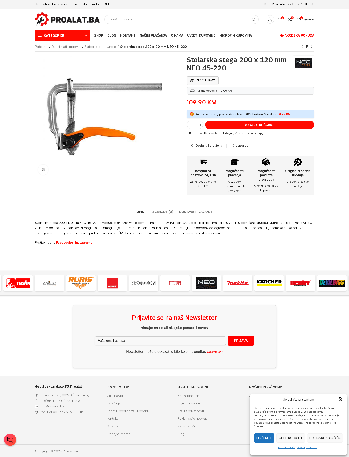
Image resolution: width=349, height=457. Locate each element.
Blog (181, 434)
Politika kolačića (286, 447)
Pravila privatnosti (307, 447)
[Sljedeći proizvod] (311, 46)
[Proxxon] (143, 283)
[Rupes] (112, 283)
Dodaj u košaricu (260, 125)
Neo (217, 133)
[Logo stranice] (67, 19)
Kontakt (112, 418)
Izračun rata (205, 80)
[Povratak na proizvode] (306, 46)
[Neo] (206, 283)
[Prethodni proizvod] (301, 46)
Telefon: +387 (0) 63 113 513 (60, 401)
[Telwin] (18, 283)
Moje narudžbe (117, 396)
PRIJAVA (241, 341)
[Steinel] (49, 283)
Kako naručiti (187, 426)
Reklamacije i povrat (192, 418)
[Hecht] (300, 283)
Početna (41, 47)
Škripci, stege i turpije (100, 47)
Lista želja (113, 403)
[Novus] (175, 283)
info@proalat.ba (52, 406)
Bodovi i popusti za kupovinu (127, 411)
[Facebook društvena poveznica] (260, 4)
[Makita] (237, 283)
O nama (112, 426)
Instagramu (83, 242)
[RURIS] (81, 283)
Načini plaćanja (189, 396)
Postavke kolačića (325, 438)
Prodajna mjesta (118, 434)
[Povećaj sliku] (43, 170)
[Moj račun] (270, 19)
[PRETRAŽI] (254, 19)
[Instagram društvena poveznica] (265, 4)
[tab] (140, 211)
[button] (341, 400)
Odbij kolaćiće (291, 438)
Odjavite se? (215, 351)
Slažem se (264, 438)
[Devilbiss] (332, 283)
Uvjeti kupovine (189, 403)
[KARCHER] (269, 283)
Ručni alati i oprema (66, 47)
